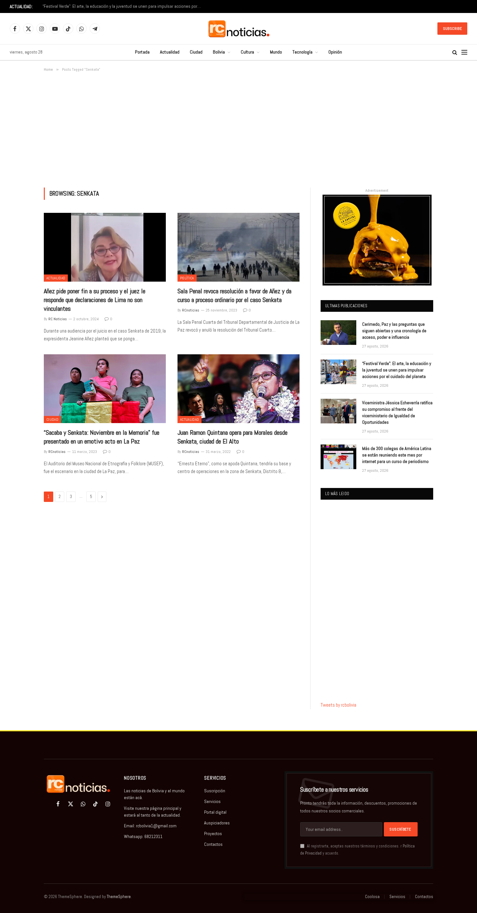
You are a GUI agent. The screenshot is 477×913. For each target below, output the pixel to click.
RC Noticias (57, 319)
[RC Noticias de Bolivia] (239, 29)
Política (187, 278)
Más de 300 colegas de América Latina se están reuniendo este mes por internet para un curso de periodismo (396, 454)
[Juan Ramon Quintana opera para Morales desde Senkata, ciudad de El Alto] (238, 388)
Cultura (247, 52)
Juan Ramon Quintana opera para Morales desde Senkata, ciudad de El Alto (232, 436)
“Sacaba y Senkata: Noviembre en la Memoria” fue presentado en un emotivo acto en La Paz (101, 436)
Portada (142, 52)
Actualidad (169, 52)
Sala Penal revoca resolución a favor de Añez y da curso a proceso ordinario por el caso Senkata (234, 295)
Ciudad (196, 52)
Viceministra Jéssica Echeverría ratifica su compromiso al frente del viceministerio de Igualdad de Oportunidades (397, 412)
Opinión (335, 52)
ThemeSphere (119, 896)
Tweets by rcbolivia (338, 705)
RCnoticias (190, 310)
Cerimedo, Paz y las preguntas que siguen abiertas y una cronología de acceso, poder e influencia (394, 330)
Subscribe (452, 28)
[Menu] (464, 52)
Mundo (276, 52)
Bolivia (219, 52)
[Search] (455, 52)
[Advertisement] (238, 128)
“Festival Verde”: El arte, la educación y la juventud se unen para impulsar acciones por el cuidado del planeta (124, 6)
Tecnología (302, 52)
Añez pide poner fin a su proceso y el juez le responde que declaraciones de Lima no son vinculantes (94, 300)
